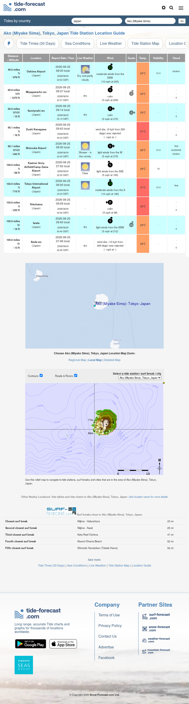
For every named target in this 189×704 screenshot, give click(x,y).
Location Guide (141, 565)
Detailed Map (112, 360)
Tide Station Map (145, 43)
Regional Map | (78, 360)
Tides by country (17, 20)
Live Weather (111, 43)
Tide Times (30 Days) (37, 43)
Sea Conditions (77, 43)
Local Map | (95, 360)
